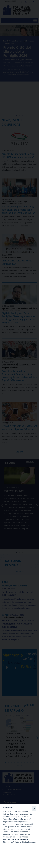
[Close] (34, 808)
